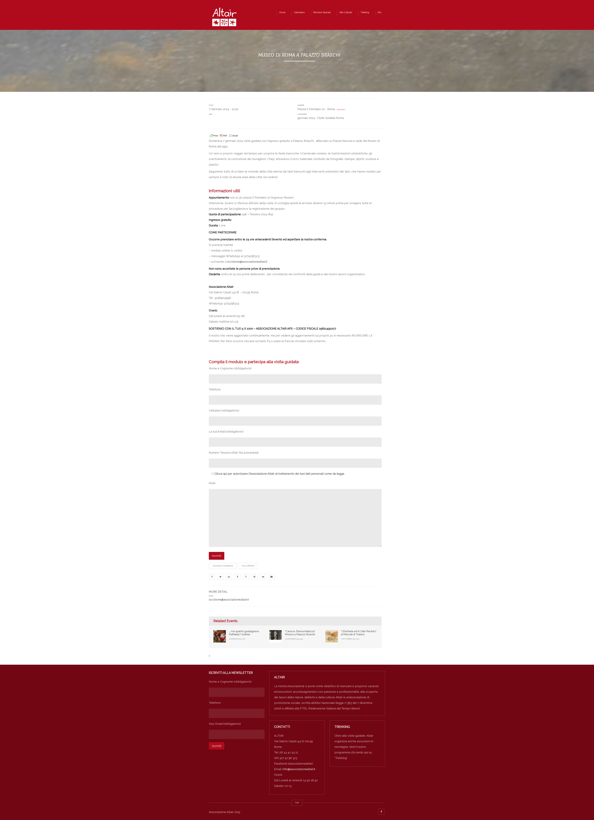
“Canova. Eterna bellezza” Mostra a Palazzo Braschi (300, 633)
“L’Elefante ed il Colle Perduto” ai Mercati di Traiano (359, 633)
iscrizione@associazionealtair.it (247, 261)
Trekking (365, 12)
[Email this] (271, 577)
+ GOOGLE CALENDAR (222, 566)
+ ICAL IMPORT (248, 566)
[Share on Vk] (263, 577)
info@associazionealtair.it (298, 769)
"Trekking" (340, 758)
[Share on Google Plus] (246, 577)
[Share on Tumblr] (237, 577)
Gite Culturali (345, 12)
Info (379, 12)
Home (282, 12)
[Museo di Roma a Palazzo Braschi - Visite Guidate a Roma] (224, 17)
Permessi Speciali (322, 12)
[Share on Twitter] (220, 577)
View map (340, 109)
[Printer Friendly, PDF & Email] (224, 135)
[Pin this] (254, 577)
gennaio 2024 (306, 118)
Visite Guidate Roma (330, 118)
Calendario (299, 12)
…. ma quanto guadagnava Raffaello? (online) (244, 633)
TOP (297, 803)
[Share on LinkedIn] (229, 577)
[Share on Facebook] (212, 577)
